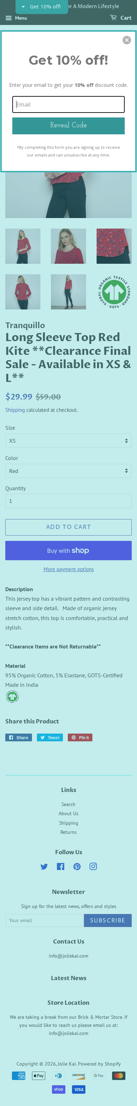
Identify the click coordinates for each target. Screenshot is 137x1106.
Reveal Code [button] (68, 125)
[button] (127, 40)
